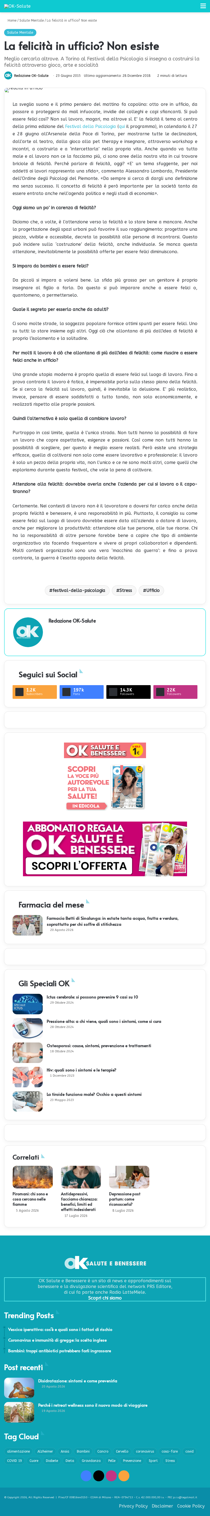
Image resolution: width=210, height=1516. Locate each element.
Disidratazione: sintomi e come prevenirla (77, 1380)
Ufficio (153, 590)
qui (122, 126)
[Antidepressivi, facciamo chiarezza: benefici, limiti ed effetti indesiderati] (81, 1177)
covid (189, 1451)
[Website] (52, 630)
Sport (153, 1461)
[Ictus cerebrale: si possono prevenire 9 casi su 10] (28, 1004)
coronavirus (145, 1451)
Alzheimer (45, 1451)
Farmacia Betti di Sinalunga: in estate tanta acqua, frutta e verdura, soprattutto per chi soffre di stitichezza (113, 921)
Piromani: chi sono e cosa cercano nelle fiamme (30, 1199)
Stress (125, 590)
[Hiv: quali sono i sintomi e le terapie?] (28, 1077)
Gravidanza (91, 1461)
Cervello (122, 1451)
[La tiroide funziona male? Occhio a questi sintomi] (28, 1101)
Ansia (65, 1451)
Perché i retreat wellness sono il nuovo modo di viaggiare (92, 1405)
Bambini (83, 1451)
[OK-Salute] (17, 6)
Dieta (70, 1461)
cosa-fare (170, 1451)
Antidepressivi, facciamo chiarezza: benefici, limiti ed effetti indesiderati (79, 1201)
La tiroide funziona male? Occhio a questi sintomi (94, 1094)
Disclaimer (162, 1506)
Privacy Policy (133, 1506)
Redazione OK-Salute (31, 76)
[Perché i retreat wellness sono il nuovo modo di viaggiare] (19, 1412)
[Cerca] (193, 8)
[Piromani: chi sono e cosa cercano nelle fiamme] (33, 1177)
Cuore (34, 1461)
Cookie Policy (191, 1506)
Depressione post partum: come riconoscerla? (125, 1199)
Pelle (111, 1461)
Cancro (102, 1451)
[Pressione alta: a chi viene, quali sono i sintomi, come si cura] (28, 1028)
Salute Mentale (31, 20)
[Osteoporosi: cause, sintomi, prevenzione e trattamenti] (28, 1052)
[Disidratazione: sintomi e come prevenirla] (19, 1388)
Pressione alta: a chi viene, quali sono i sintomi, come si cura (104, 1021)
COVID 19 (14, 1461)
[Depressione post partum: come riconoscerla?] (129, 1177)
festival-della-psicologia (78, 590)
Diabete (52, 1461)
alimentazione (18, 1451)
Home (11, 20)
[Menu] (203, 8)
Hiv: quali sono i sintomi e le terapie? (81, 1070)
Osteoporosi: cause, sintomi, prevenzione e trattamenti (99, 1045)
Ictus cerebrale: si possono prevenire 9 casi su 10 (92, 997)
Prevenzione (132, 1461)
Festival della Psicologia (90, 126)
